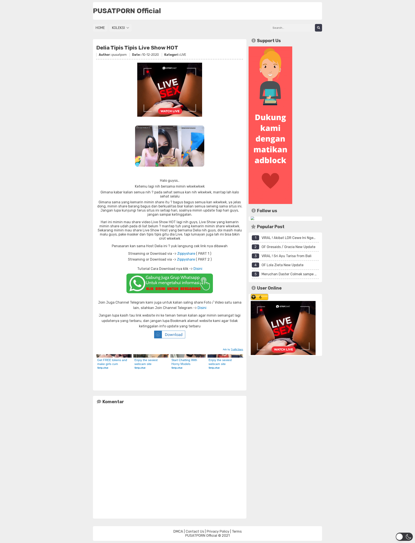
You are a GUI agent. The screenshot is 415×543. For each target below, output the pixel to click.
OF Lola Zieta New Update (282, 265)
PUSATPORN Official (201, 535)
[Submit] (318, 28)
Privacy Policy (218, 531)
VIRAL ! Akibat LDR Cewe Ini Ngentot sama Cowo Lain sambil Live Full (317, 238)
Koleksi (119, 28)
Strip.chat (102, 367)
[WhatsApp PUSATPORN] (169, 283)
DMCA (178, 531)
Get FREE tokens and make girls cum (112, 362)
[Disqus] (169, 460)
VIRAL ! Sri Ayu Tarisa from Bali (286, 256)
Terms (237, 531)
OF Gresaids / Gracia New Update (288, 247)
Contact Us (195, 531)
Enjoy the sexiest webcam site (146, 362)
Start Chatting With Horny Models (184, 362)
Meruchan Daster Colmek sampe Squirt (293, 274)
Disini (197, 269)
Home (100, 28)
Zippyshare (186, 254)
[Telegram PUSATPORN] (252, 219)
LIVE (183, 55)
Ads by (233, 349)
